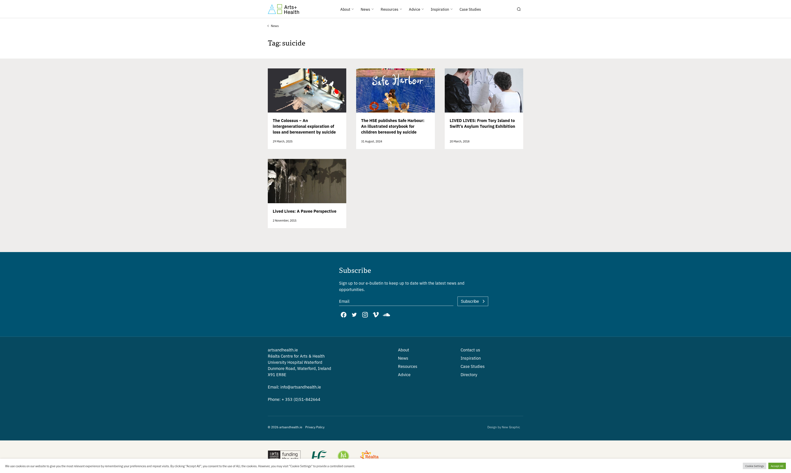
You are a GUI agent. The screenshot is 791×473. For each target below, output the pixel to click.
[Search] (518, 9)
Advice (404, 374)
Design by (503, 427)
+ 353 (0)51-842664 (294, 399)
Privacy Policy (314, 427)
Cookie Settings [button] (754, 466)
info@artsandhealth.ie (294, 387)
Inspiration (471, 358)
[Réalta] (369, 456)
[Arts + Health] (283, 9)
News (403, 358)
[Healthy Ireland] (343, 456)
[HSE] (319, 456)
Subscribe (470, 301)
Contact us (470, 350)
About (403, 350)
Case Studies (473, 366)
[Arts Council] (284, 456)
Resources (407, 366)
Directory (469, 374)
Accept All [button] (777, 466)
